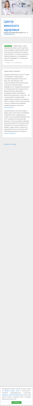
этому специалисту (10, 133)
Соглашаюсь (16, 402)
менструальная (9, 107)
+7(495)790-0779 (9, 34)
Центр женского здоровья (11, 26)
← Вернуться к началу (9, 144)
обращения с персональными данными (12, 395)
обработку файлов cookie (11, 390)
